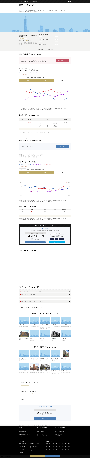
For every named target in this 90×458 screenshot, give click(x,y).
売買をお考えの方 (41, 49)
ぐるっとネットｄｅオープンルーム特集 (42, 435)
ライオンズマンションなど (40, 432)
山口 (62, 449)
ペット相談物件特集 (57, 435)
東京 (53, 443)
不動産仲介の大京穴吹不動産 (23, 443)
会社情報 (31, 450)
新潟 (53, 446)
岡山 (62, 446)
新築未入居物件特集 (57, 432)
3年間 (45, 80)
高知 (65, 446)
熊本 (69, 443)
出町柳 (27, 40)
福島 (50, 443)
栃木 (50, 446)
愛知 (56, 449)
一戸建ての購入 (21, 452)
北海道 (47, 443)
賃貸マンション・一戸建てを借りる (23, 453)
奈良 (59, 449)
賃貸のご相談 (62, 146)
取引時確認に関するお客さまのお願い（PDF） (25, 434)
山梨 (56, 443)
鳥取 (62, 443)
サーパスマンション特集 (40, 434)
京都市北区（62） (23, 393)
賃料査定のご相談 (45, 418)
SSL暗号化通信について (22, 436)
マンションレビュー (39, 108)
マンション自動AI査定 (22, 446)
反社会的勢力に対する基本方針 (23, 431)
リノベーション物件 (21, 449)
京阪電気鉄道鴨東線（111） (25, 385)
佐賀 (65, 449)
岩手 (46, 446)
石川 (53, 449)
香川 (65, 443)
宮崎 (69, 446)
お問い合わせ (31, 453)
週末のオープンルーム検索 (40, 431)
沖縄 (69, 449)
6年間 (62, 80)
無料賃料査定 (35, 241)
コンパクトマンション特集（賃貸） (59, 431)
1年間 (28, 80)
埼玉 (50, 449)
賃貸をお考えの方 (50, 49)
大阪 (59, 446)
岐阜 (56, 446)
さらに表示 (44, 216)
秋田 (46, 449)
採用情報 (31, 451)
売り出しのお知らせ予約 (62, 60)
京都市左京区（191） (30, 393)
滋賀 (59, 443)
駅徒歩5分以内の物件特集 (58, 434)
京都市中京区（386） (37, 393)
